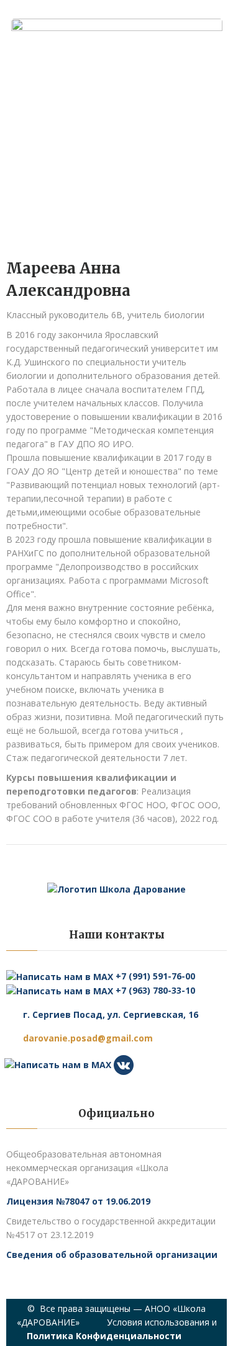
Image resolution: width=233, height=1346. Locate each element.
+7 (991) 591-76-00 (154, 976)
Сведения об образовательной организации (111, 1254)
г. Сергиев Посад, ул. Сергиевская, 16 (110, 1014)
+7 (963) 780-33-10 (154, 990)
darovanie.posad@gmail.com (88, 1038)
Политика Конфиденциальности (104, 1336)
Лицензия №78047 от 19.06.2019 (78, 1201)
